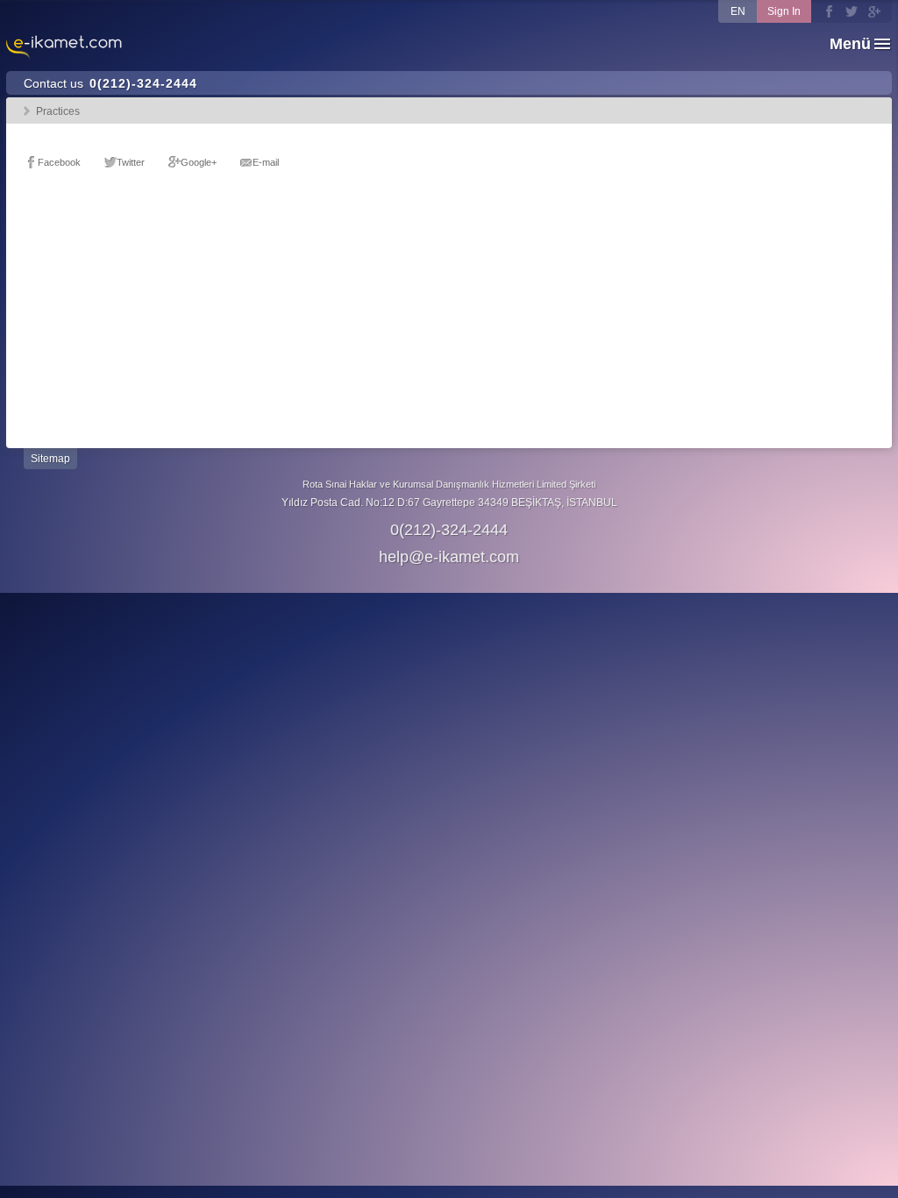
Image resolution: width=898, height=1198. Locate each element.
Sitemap (50, 459)
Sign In (784, 11)
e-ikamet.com (64, 48)
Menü (850, 44)
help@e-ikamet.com (449, 557)
